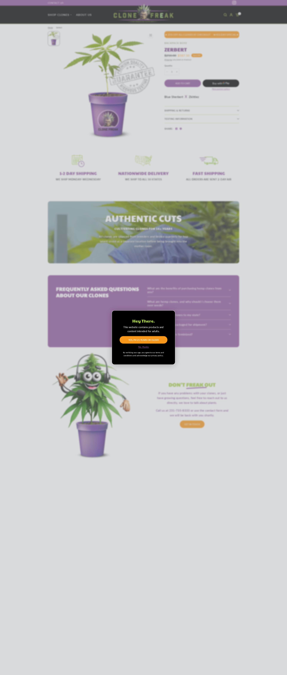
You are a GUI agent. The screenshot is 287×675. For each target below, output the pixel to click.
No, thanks (143, 347)
